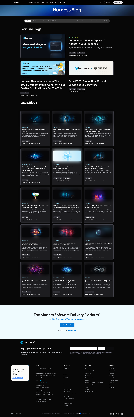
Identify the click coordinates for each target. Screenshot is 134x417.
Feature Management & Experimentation (46, 373)
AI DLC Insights (40, 390)
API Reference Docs (69, 398)
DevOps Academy (90, 377)
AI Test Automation (41, 401)
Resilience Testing (40, 377)
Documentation (67, 386)
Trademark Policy (114, 380)
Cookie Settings (86, 413)
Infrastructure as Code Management (45, 375)
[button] (30, 2)
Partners (111, 373)
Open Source (45, 2)
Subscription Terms (46, 413)
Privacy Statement (69, 413)
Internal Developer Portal (42, 387)
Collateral (88, 373)
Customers (37, 2)
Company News (73, 37)
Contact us (107, 2)
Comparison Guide (90, 370)
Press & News (113, 370)
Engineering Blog (68, 400)
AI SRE (37, 380)
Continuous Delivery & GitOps (43, 368)
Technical (72, 78)
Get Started (67, 325)
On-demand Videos (90, 384)
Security (111, 382)
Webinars (87, 387)
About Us (111, 368)
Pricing (51, 2)
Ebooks (87, 380)
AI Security (38, 397)
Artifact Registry (40, 385)
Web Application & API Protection (44, 394)
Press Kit (111, 387)
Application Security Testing (43, 392)
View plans (66, 377)
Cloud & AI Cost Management (43, 399)
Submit (101, 348)
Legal (110, 384)
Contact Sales (71, 330)
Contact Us (112, 377)
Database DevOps (40, 382)
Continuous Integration (42, 370)
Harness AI (66, 368)
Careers (111, 375)
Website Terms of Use (57, 413)
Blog (86, 368)
